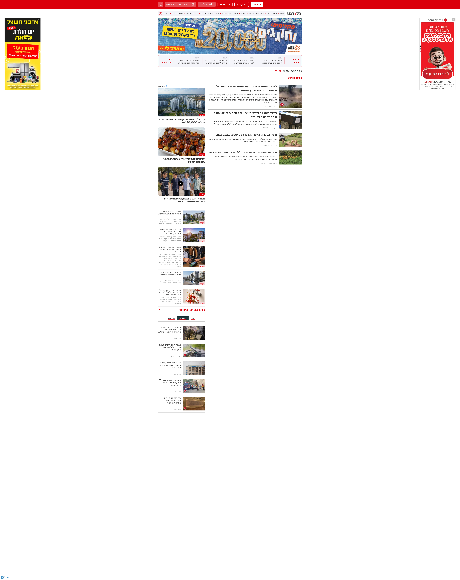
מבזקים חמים (295, 61)
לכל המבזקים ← (167, 61)
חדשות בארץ (233, 13)
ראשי (282, 13)
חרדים (203, 13)
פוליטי (251, 13)
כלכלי (174, 13)
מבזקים (257, 4)
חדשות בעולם (213, 13)
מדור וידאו (260, 13)
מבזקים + (241, 4)
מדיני (224, 13)
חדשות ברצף (272, 13)
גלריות (181, 13)
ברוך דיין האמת (192, 13)
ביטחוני (244, 13)
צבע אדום (225, 4)
